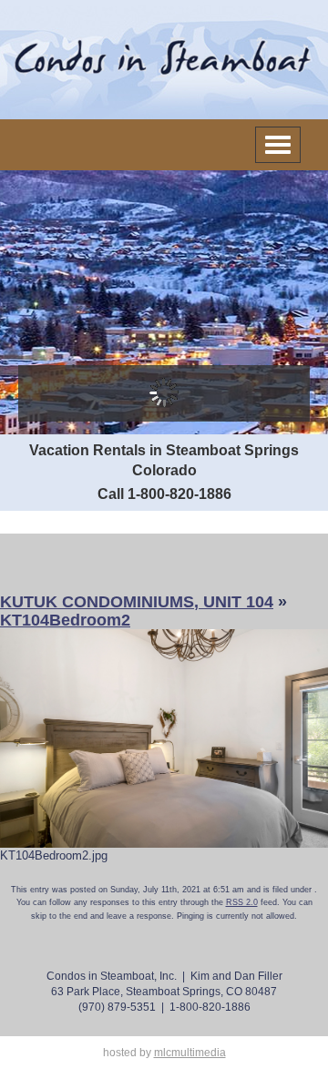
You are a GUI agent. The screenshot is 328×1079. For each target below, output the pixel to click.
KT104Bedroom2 (65, 620)
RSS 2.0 (242, 902)
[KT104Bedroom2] (164, 737)
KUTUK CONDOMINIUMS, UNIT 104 (136, 602)
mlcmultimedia (190, 1052)
